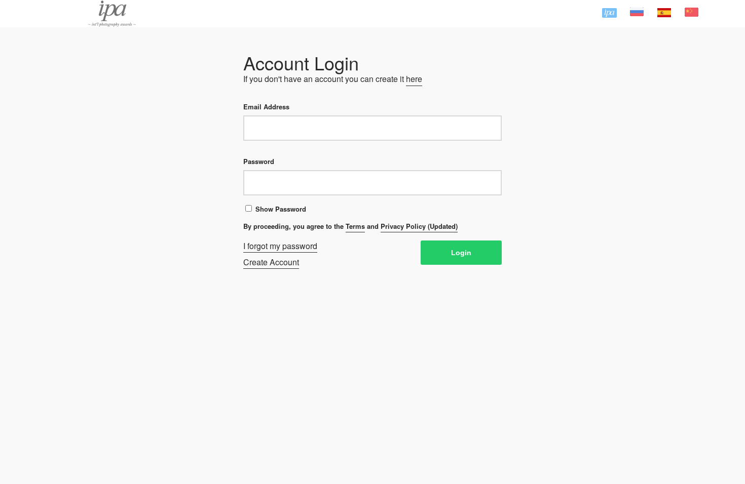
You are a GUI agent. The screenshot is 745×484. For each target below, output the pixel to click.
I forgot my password (280, 246)
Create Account (271, 262)
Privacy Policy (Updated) (419, 226)
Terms (355, 226)
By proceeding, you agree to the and (350, 226)
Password (258, 161)
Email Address (266, 106)
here (414, 79)
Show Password (280, 209)
